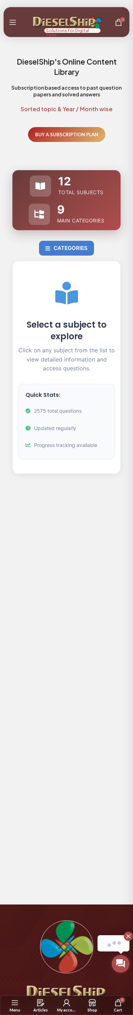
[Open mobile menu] (13, 22)
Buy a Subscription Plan (66, 134)
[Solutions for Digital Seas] (65, 21)
